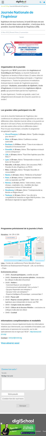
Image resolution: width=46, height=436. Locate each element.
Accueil (23, 2)
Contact (38, 431)
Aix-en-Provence (11, 134)
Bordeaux (9, 144)
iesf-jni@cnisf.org (15, 338)
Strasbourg (9, 190)
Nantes (7, 175)
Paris (7, 177)
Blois (7, 139)
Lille (6, 154)
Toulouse (8, 195)
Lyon (7, 159)
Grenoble (8, 149)
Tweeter (21, 37)
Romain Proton (14, 32)
